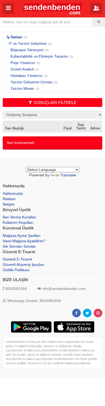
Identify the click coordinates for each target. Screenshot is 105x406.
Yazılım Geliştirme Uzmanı (31, 82)
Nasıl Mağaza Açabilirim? (24, 241)
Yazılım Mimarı (22, 89)
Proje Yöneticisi (22, 63)
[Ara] (98, 22)
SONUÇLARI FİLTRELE (54, 102)
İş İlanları (14, 37)
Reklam (9, 199)
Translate (68, 175)
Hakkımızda (13, 193)
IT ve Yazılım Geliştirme (28, 44)
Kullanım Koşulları (18, 222)
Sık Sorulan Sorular (19, 246)
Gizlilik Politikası (16, 270)
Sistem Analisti (22, 69)
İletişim (9, 204)
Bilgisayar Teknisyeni (27, 50)
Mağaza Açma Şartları (21, 235)
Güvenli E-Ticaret (17, 259)
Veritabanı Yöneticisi (26, 76)
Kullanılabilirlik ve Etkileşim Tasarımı (39, 56)
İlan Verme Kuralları (19, 217)
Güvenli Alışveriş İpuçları (23, 264)
